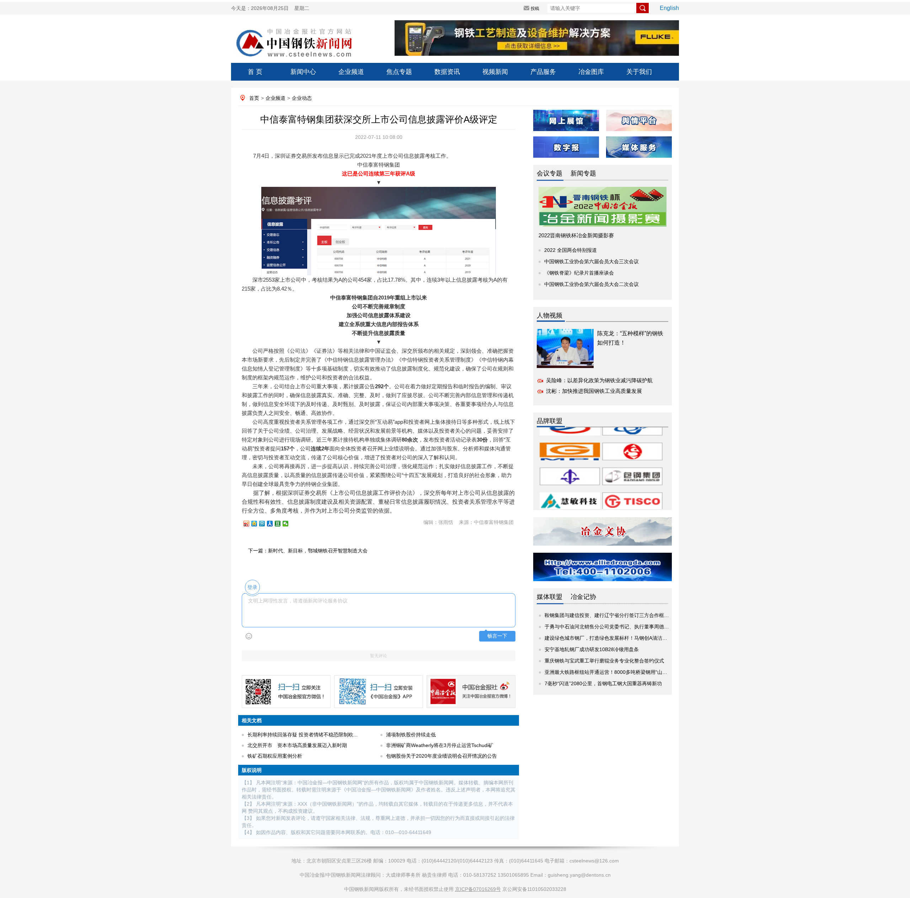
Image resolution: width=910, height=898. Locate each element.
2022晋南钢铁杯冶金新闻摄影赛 (576, 235)
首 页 (255, 71)
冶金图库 (591, 71)
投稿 (535, 8)
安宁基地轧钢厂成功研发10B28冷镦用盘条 (592, 649)
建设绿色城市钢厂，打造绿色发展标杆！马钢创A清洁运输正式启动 (618, 638)
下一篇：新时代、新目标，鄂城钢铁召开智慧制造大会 (308, 550)
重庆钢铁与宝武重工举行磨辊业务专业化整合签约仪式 (604, 661)
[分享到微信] (289, 523)
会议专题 (549, 173)
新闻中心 (303, 71)
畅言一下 (497, 636)
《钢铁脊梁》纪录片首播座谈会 (579, 273)
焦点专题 (399, 71)
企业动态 (302, 98)
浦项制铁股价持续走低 (411, 734)
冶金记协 (583, 596)
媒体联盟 (549, 596)
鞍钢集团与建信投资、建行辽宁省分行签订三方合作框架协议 (612, 615)
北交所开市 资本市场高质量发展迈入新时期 (297, 745)
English (669, 8)
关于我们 (639, 71)
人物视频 (549, 315)
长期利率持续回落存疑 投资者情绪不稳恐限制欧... (302, 734)
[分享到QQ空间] (257, 523)
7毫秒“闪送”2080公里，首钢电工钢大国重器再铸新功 (603, 683)
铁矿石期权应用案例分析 (274, 756)
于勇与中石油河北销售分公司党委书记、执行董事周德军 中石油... (617, 626)
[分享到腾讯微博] (265, 523)
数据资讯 (447, 71)
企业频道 (351, 71)
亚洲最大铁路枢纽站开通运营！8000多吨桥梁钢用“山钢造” (609, 672)
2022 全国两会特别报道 (570, 250)
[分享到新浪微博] (249, 523)
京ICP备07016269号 (478, 889)
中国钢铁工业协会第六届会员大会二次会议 (591, 284)
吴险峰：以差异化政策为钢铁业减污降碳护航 (599, 380)
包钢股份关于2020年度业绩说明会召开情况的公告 (441, 756)
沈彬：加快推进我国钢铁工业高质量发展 (594, 391)
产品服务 (543, 71)
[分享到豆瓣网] (281, 523)
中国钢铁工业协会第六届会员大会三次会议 (591, 261)
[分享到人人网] (273, 523)
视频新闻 (495, 71)
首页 (254, 98)
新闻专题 (583, 173)
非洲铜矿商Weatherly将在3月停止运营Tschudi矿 (439, 745)
